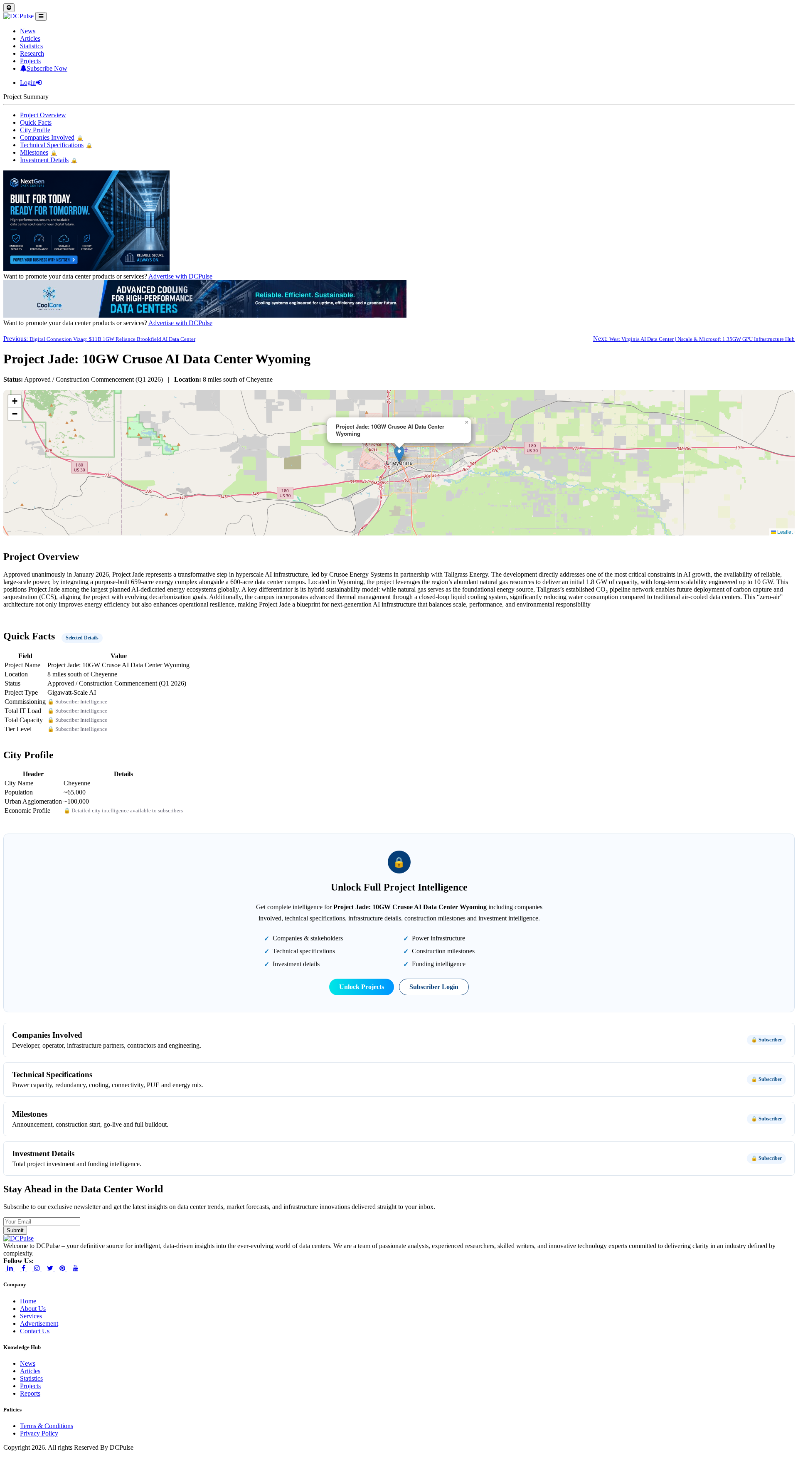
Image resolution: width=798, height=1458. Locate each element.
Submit (15, 1230)
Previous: (99, 338)
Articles (30, 38)
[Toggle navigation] (41, 16)
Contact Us (34, 1331)
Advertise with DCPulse (180, 276)
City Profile (35, 129)
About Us (33, 1308)
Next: (694, 338)
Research (32, 53)
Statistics (31, 45)
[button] (399, 454)
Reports (30, 1393)
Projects (30, 60)
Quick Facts (36, 122)
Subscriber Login (433, 986)
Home (28, 1301)
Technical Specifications (56, 144)
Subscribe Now (47, 68)
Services (31, 1316)
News (27, 31)
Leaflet (784, 531)
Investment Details (48, 159)
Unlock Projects (361, 986)
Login (28, 82)
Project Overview (43, 114)
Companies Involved (51, 137)
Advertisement (39, 1323)
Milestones (38, 152)
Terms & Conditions (46, 1425)
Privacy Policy (39, 1433)
